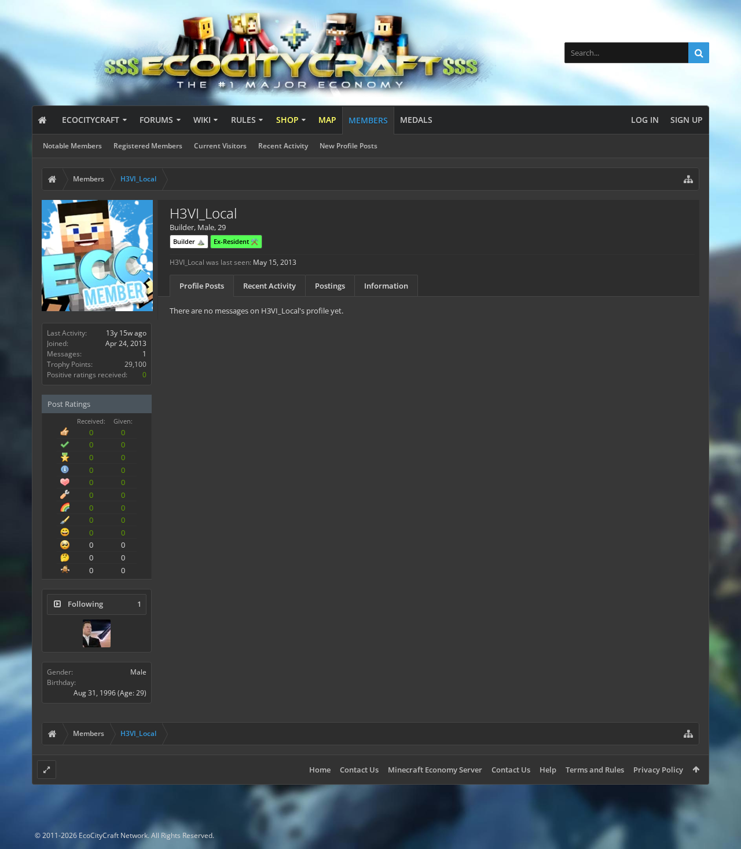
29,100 (135, 364)
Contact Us (359, 769)
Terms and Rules (595, 769)
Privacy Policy (658, 769)
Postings (330, 285)
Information (386, 285)
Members (368, 120)
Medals (416, 119)
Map (327, 119)
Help (548, 769)
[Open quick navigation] (688, 179)
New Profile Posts (348, 146)
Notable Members (72, 146)
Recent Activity (283, 146)
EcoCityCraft (90, 119)
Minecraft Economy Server (435, 769)
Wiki (202, 119)
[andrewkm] (97, 633)
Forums (156, 119)
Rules (243, 119)
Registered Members (147, 146)
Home (320, 769)
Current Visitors (220, 146)
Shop (287, 119)
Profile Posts (201, 285)
